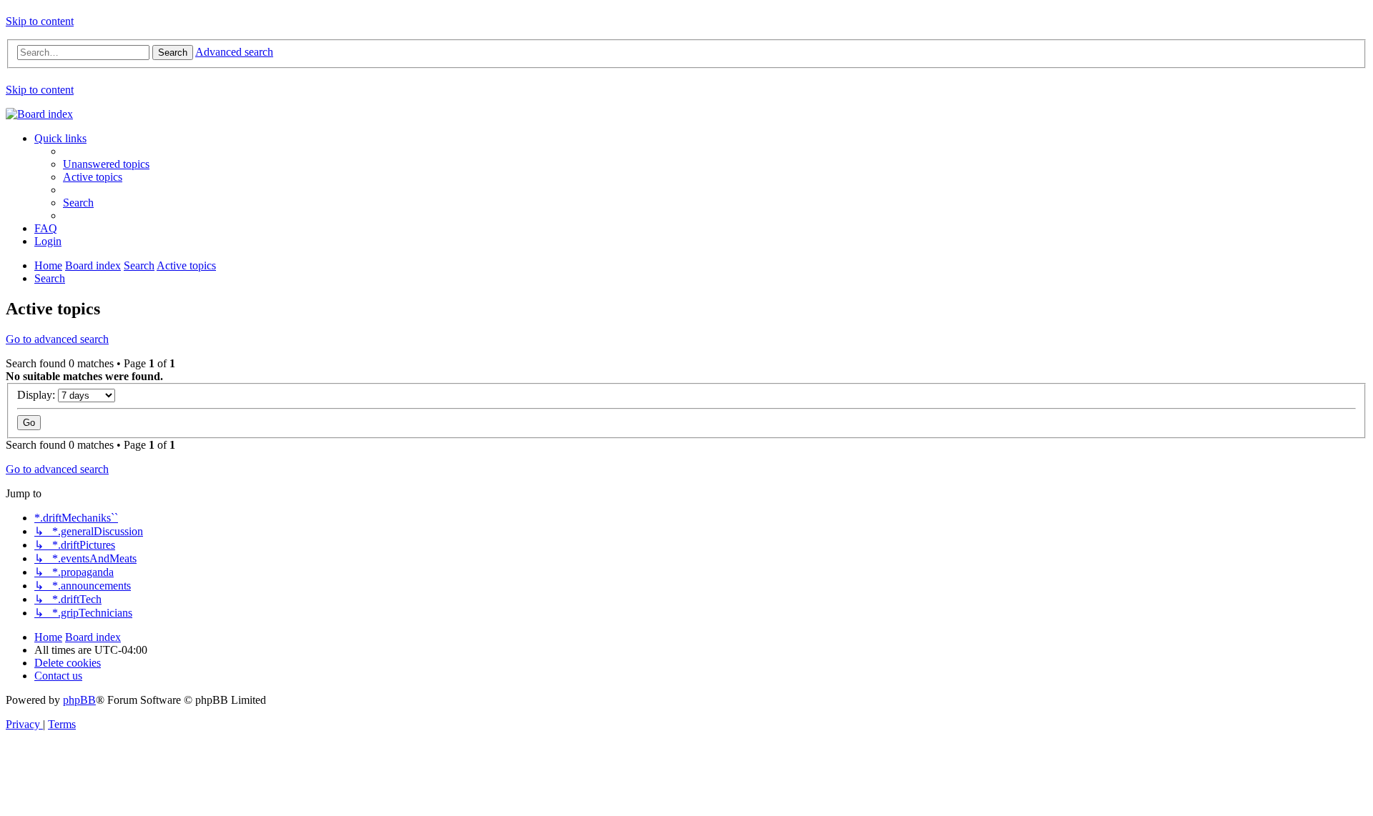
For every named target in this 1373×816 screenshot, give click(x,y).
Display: (37, 395)
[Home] (39, 114)
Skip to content (40, 21)
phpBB (79, 700)
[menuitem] (106, 164)
